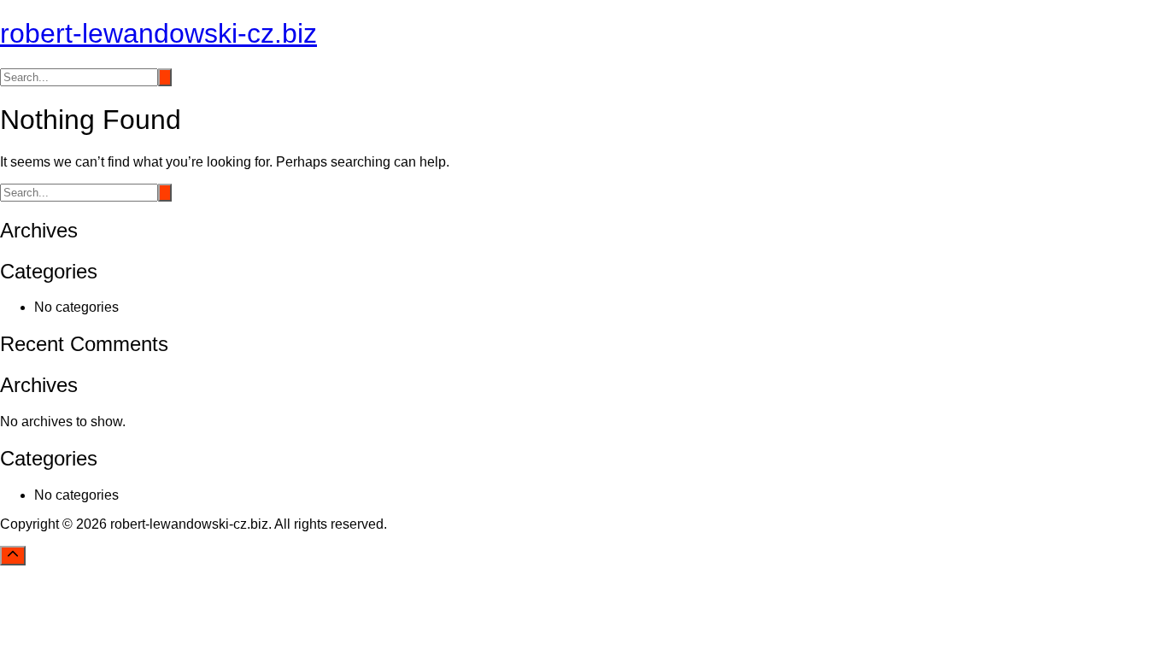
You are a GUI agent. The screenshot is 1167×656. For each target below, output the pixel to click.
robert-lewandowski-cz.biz (158, 33)
